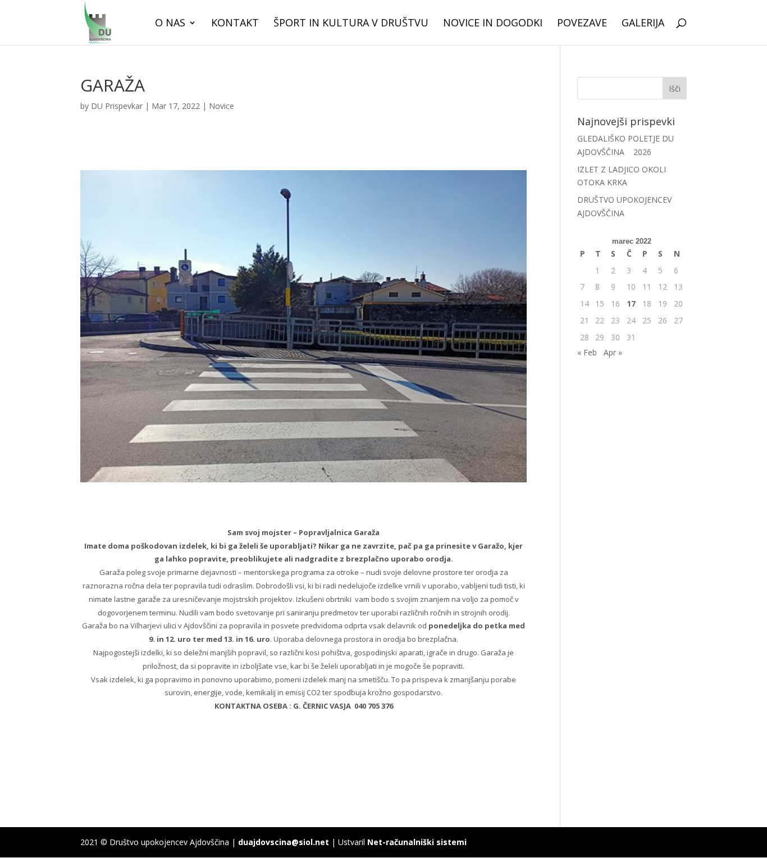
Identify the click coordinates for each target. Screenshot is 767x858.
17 (631, 303)
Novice (221, 106)
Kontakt (235, 24)
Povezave (582, 24)
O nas (170, 24)
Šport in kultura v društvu (350, 24)
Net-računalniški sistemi (417, 842)
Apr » (613, 352)
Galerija (643, 24)
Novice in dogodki (492, 24)
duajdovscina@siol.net (283, 842)
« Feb (587, 352)
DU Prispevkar (117, 106)
